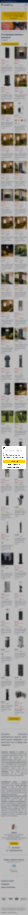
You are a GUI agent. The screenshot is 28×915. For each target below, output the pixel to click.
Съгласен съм (14, 461)
